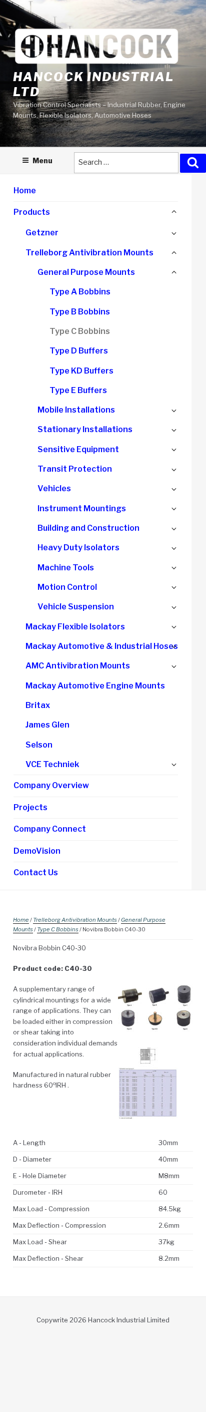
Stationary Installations (85, 429)
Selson (39, 745)
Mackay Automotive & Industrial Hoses (102, 646)
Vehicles (54, 488)
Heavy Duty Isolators (79, 547)
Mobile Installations (76, 410)
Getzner (42, 232)
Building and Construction (89, 528)
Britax (38, 705)
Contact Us (36, 872)
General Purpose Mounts (86, 272)
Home (25, 190)
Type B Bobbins (80, 311)
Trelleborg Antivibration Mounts (90, 252)
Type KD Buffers (82, 371)
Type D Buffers (79, 351)
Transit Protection (75, 469)
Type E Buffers (78, 390)
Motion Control (67, 587)
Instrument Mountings (82, 508)
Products (32, 212)
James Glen (48, 725)
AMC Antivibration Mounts (78, 665)
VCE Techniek (52, 764)
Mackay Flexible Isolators (75, 626)
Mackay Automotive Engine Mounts (95, 685)
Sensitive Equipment (78, 449)
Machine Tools (66, 567)
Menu (42, 160)
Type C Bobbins (80, 331)
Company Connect (50, 829)
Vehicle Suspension (76, 606)
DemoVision (37, 851)
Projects (31, 807)
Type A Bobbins (80, 291)
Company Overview (51, 785)
